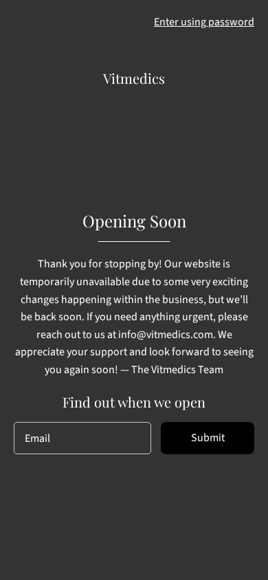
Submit (208, 437)
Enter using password (204, 22)
